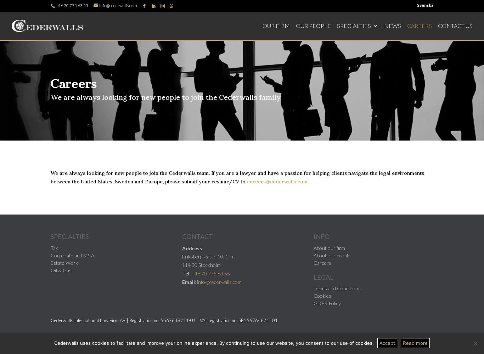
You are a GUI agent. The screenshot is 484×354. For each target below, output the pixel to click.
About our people (332, 255)
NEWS (392, 26)
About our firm (329, 248)
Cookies (322, 296)
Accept (387, 343)
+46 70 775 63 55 (72, 5)
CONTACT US (455, 26)
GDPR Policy (327, 303)
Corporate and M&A (72, 255)
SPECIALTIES (354, 26)
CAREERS (419, 26)
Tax (54, 248)
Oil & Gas (61, 270)
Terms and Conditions (337, 288)
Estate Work (64, 263)
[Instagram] (163, 6)
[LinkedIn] (153, 6)
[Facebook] (144, 6)
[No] (475, 343)
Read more (415, 343)
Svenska (425, 5)
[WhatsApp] (171, 5)
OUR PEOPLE (313, 26)
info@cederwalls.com (219, 282)
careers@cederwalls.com (277, 181)
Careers (322, 263)
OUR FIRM (276, 26)
